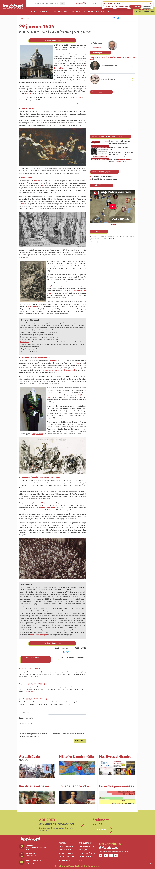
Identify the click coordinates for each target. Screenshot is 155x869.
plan (81, 860)
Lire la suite (34, 677)
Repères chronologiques (101, 172)
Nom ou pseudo (25, 712)
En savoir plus (97, 53)
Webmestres (64, 860)
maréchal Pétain (41, 503)
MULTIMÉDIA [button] (88, 11)
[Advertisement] (112, 113)
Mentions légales (87, 853)
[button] (150, 864)
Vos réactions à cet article (32, 658)
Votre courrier (66, 853)
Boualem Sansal (30, 93)
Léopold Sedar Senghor (47, 507)
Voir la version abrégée (52, 40)
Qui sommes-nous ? (67, 846)
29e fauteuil (76, 97)
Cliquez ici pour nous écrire (35, 863)
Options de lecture (93, 866)
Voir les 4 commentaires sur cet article (71, 657)
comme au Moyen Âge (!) (39, 635)
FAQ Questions (85, 843)
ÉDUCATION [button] (99, 11)
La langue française (108, 79)
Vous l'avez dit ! (65, 850)
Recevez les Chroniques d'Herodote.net (107, 136)
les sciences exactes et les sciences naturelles (59, 370)
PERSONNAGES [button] (63, 11)
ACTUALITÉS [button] (43, 11)
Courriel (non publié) (26, 718)
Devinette (96, 232)
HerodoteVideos (98, 185)
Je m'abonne (102, 830)
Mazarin (52, 360)
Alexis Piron (24, 342)
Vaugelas (50, 286)
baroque (45, 185)
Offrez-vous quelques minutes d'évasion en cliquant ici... (117, 851)
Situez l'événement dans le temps (104, 179)
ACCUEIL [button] (34, 11)
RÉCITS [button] (53, 11)
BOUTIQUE (83, 850)
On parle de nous (66, 857)
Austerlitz (113, 224)
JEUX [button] (108, 11)
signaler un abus (86, 857)
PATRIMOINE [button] (76, 11)
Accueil (62, 843)
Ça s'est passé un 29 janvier (102, 176)
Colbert (77, 363)
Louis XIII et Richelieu (109, 66)
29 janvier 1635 (24, 18)
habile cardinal (38, 181)
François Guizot (37, 434)
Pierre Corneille (34, 306)
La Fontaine (23, 204)
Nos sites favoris (86, 846)
